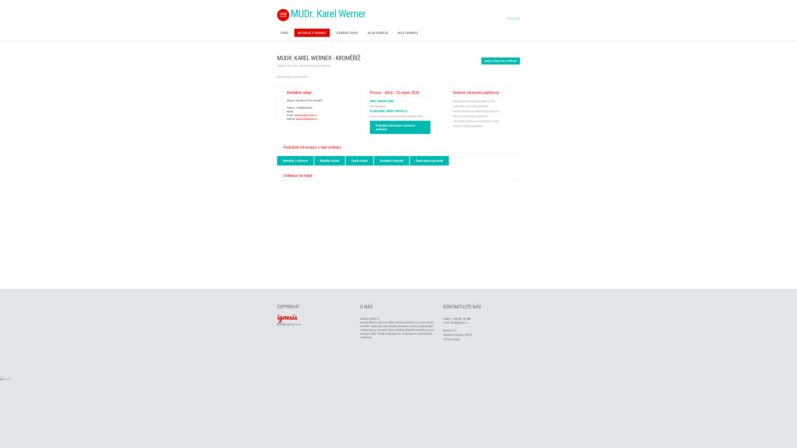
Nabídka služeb (329, 160)
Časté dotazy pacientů (429, 160)
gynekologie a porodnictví (315, 65)
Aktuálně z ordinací (312, 33)
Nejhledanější (378, 33)
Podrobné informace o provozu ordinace (395, 127)
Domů (284, 33)
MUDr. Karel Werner (328, 14)
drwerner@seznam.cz (305, 115)
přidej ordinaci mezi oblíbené (500, 61)
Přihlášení (513, 18)
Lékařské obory (347, 33)
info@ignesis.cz (459, 322)
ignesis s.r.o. (294, 324)
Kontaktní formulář (391, 160)
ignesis (287, 316)
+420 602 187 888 (461, 318)
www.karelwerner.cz (307, 119)
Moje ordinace (408, 33)
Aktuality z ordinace (295, 160)
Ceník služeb (359, 160)
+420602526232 (304, 107)
